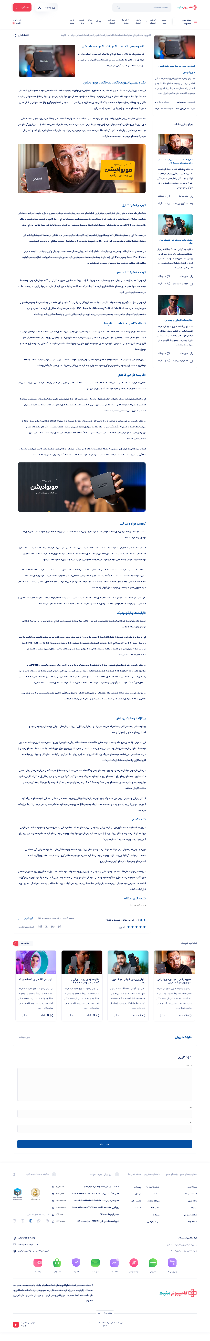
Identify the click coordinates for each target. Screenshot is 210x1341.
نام (190, 1108)
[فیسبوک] (14, 1221)
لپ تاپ (138, 1208)
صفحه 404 (192, 1222)
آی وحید (23, 1326)
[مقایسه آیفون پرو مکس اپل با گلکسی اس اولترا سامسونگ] (82, 962)
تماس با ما (81, 22)
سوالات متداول (153, 1201)
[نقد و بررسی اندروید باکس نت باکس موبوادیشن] (174, 47)
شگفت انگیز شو (190, 1215)
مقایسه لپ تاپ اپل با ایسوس (179, 320)
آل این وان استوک (125, 22)
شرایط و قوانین (153, 1222)
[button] (117, 1174)
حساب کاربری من (153, 1187)
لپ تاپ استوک (153, 22)
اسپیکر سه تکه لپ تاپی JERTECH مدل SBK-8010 (98, 1221)
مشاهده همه (25, 943)
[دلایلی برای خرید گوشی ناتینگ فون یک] (175, 224)
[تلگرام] (47, 1221)
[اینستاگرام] (30, 1221)
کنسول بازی (136, 1201)
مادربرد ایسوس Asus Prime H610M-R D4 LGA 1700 (96, 1200)
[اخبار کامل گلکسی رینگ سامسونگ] (36, 962)
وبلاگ (98, 21)
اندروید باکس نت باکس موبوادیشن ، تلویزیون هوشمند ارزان (175, 161)
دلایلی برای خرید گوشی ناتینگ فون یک (176, 241)
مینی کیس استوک (111, 22)
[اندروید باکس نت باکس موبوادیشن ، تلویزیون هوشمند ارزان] (175, 144)
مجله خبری (192, 1201)
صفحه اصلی (163, 22)
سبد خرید (156, 1194)
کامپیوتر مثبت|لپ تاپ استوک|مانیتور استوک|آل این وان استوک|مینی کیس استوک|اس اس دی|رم (111, 35)
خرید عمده (72, 22)
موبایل (138, 1194)
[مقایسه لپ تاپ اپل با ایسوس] (175, 305)
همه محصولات (191, 1194)
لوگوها (194, 1208)
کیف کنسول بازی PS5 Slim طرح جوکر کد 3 (101, 1187)
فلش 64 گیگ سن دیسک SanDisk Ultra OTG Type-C (95, 1194)
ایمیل (189, 1123)
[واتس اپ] (39, 1221)
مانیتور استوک (138, 22)
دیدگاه (189, 1066)
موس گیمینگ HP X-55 (108, 1214)
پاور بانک (137, 1187)
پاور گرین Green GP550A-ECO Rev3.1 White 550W (95, 1207)
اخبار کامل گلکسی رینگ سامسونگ (36, 980)
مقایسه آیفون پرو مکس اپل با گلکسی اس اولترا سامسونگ (85, 981)
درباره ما (90, 22)
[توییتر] (22, 1221)
